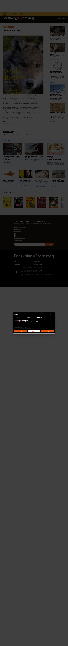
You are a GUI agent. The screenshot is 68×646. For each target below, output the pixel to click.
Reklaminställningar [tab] (39, 317)
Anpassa (33, 331)
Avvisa (21, 331)
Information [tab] (29, 317)
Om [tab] (49, 317)
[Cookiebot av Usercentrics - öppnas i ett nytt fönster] (47, 314)
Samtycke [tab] (18, 317)
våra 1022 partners (19, 321)
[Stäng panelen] (53, 314)
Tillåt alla (47, 331)
